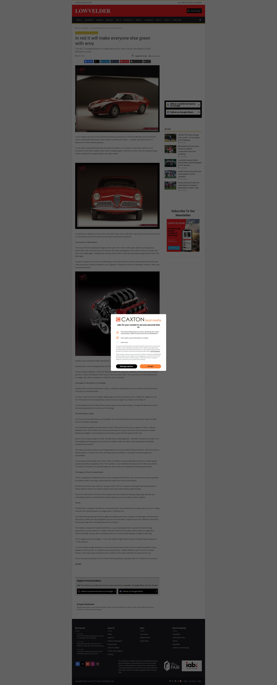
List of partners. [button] (155, 351)
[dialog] (138, 342)
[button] (138, 342)
